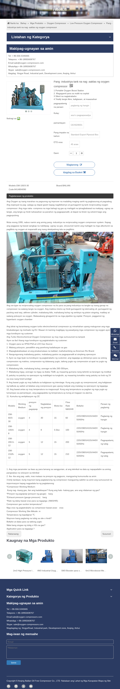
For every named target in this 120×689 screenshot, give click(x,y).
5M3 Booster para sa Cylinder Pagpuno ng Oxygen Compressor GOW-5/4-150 (72, 570)
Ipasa (13, 662)
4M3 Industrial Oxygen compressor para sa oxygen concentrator (48, 570)
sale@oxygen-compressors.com (29, 63)
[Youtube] (31, 686)
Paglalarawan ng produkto (21, 196)
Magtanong (72, 165)
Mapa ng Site (104, 681)
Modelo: (12, 185)
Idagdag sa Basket (72, 172)
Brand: (59, 185)
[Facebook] (8, 686)
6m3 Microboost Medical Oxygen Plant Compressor (96, 570)
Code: (11, 189)
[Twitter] (23, 686)
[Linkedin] (16, 686)
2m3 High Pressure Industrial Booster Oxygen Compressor (23, 570)
